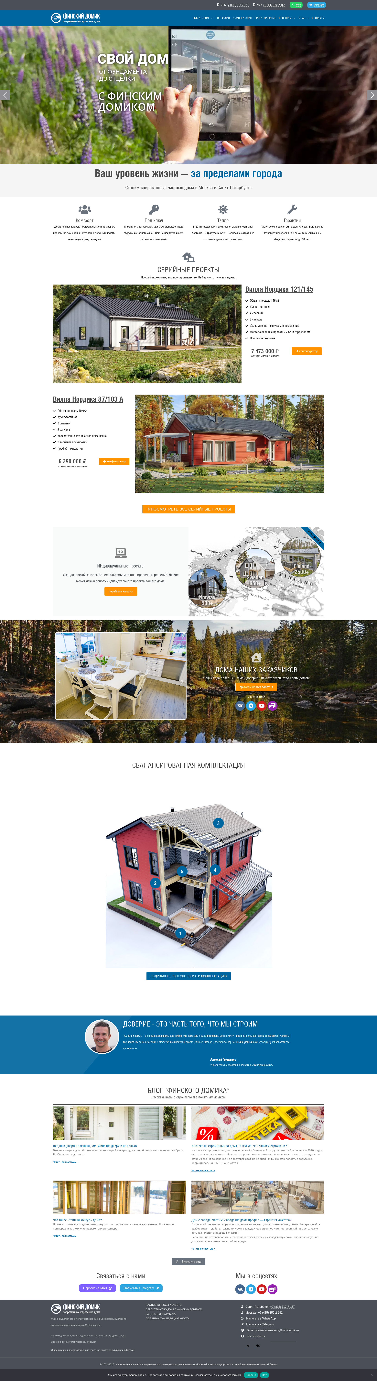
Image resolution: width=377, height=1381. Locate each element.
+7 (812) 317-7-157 (238, 4)
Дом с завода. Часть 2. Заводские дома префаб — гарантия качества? (241, 1220)
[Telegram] (248, 1347)
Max (298, 4)
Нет (264, 1374)
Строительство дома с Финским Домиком (174, 1309)
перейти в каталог (121, 591)
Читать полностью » (65, 1162)
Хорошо (251, 1374)
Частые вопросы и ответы (164, 1305)
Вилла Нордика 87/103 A (88, 399)
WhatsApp (269, 1318)
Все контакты (256, 1336)
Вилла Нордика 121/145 (279, 289)
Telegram (319, 4)
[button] (210, 18)
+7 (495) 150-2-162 (274, 4)
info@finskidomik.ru (286, 1330)
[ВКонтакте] (257, 1347)
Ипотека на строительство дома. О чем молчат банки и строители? (239, 1146)
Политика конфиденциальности (167, 1318)
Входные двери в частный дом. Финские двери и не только (95, 1146)
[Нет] (372, 1375)
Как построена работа (161, 1314)
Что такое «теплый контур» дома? (77, 1220)
